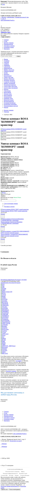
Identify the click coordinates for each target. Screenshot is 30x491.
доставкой (19, 360)
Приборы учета (8, 98)
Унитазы (6, 62)
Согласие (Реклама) (24, 475)
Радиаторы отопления (10, 104)
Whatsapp (4, 446)
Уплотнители (8, 97)
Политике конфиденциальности (10, 486)
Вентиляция (7, 92)
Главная (6, 39)
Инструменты (8, 95)
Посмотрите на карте (16, 441)
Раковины (7, 65)
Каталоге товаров (11, 371)
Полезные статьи (9, 47)
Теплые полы (8, 94)
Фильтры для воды (9, 80)
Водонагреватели (9, 101)
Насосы (6, 89)
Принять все (4, 489)
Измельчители (8, 68)
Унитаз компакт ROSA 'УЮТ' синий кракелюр (14, 211)
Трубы (6, 72)
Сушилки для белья (9, 82)
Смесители (7, 66)
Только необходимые (14, 489)
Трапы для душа (8, 77)
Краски (6, 107)
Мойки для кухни (9, 69)
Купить (3, 214)
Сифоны (6, 63)
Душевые (6, 60)
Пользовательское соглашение (13, 471)
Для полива (7, 91)
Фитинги (6, 74)
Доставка (11, 475)
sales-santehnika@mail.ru (7, 20)
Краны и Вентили (9, 79)
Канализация (7, 76)
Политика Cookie (23, 473)
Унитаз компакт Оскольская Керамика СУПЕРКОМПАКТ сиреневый (11, 222)
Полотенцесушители (10, 85)
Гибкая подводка (9, 71)
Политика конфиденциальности (10, 473)
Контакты (7, 49)
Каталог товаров (8, 42)
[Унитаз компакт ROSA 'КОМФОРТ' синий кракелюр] (15, 130)
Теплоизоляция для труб (11, 106)
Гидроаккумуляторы (10, 103)
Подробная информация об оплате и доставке (14, 279)
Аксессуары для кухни (10, 86)
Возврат (17, 475)
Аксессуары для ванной (11, 88)
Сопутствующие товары (11, 203)
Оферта (22, 471)
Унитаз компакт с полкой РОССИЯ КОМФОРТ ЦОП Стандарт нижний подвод (14, 235)
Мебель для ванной (9, 83)
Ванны (6, 59)
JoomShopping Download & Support (10, 282)
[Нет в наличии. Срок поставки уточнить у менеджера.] (3, 229)
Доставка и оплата (9, 45)
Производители (8, 44)
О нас (5, 41)
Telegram (4, 443)
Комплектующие (9, 100)
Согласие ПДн (4, 475)
